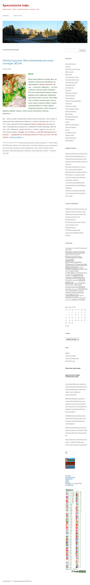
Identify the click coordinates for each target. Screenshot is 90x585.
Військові (68, 74)
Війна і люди (69, 72)
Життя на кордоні (71, 93)
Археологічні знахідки (72, 69)
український (71, 297)
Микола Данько (70, 111)
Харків (81, 279)
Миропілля (71, 266)
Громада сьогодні (71, 82)
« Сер (67, 326)
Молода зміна (70, 119)
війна (69, 282)
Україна (75, 280)
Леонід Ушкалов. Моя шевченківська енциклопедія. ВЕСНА (28, 62)
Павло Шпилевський (16, 150)
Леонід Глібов (43, 148)
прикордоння (77, 292)
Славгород (70, 272)
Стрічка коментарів (72, 358)
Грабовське (69, 248)
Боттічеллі (22, 145)
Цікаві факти (69, 140)
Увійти (67, 353)
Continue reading (16, 137)
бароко (15, 145)
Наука (67, 122)
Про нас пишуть (70, 127)
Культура (68, 103)
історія (81, 299)
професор (27, 150)
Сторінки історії (70, 132)
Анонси (67, 66)
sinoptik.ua (69, 485)
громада (81, 282)
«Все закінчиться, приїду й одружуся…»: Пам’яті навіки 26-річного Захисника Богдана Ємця (76, 442)
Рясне (67, 271)
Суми (68, 274)
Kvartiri (67, 233)
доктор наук (69, 285)
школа (75, 299)
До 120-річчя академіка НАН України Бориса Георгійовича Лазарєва (75, 185)
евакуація (78, 284)
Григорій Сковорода (38, 145)
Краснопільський (74, 258)
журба (7, 148)
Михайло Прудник (71, 117)
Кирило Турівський (26, 148)
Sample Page (17, 16)
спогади (81, 295)
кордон (68, 289)
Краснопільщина (73, 262)
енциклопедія (71, 287)
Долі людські (69, 88)
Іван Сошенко (15, 148)
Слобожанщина (81, 273)
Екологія (68, 90)
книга (36, 148)
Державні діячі (70, 85)
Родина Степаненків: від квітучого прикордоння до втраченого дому (75, 193)
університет (82, 297)
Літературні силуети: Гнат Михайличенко (75, 216)
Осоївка (80, 267)
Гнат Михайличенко (72, 80)
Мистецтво (69, 114)
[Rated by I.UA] (70, 454)
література (82, 288)
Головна (6, 16)
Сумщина (77, 274)
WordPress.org (70, 361)
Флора (46, 150)
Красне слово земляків (26, 143)
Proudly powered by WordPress (22, 581)
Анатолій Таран (70, 64)
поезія (68, 292)
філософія (68, 299)
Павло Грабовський (72, 125)
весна (28, 145)
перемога (80, 291)
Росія (85, 269)
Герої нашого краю (72, 77)
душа (47, 145)
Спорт (67, 130)
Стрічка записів (70, 356)
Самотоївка (74, 271)
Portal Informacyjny (71, 222)
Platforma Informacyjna (73, 214)
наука (67, 290)
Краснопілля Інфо (16, 5)
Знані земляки (70, 95)
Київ (69, 249)
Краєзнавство (70, 98)
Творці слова (69, 135)
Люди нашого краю (72, 109)
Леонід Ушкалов (40, 143)
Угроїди (68, 280)
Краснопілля (75, 252)
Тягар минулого (70, 138)
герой (75, 283)
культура (74, 289)
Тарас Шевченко (37, 150)
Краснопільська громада (72, 254)
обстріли (73, 290)
